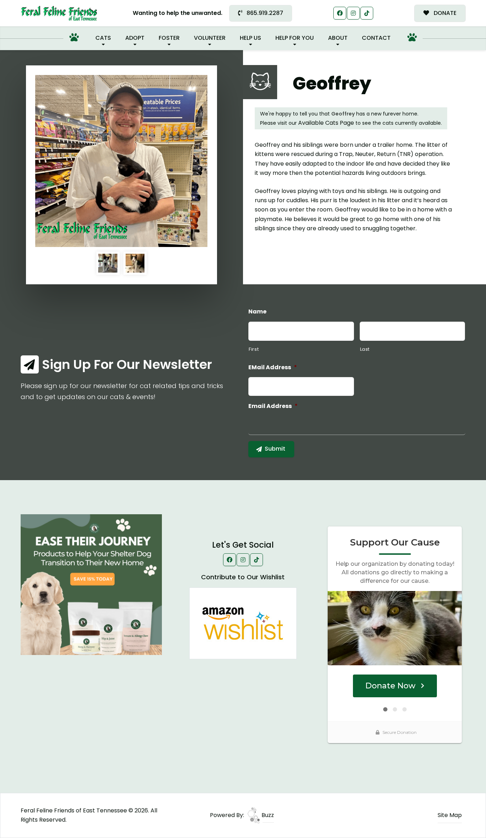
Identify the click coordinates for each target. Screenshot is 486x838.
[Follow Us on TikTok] (366, 13)
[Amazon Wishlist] (243, 623)
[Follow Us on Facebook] (339, 13)
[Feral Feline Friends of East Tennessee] (59, 13)
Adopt (134, 38)
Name (257, 312)
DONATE (444, 13)
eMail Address (272, 367)
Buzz (267, 815)
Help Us (250, 38)
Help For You (294, 38)
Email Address (273, 406)
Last (365, 349)
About (338, 38)
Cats (103, 38)
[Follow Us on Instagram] (353, 13)
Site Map (450, 815)
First (254, 349)
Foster (169, 38)
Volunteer (210, 38)
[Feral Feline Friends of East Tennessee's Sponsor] (91, 584)
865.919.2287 (264, 13)
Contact (376, 38)
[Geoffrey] (121, 161)
